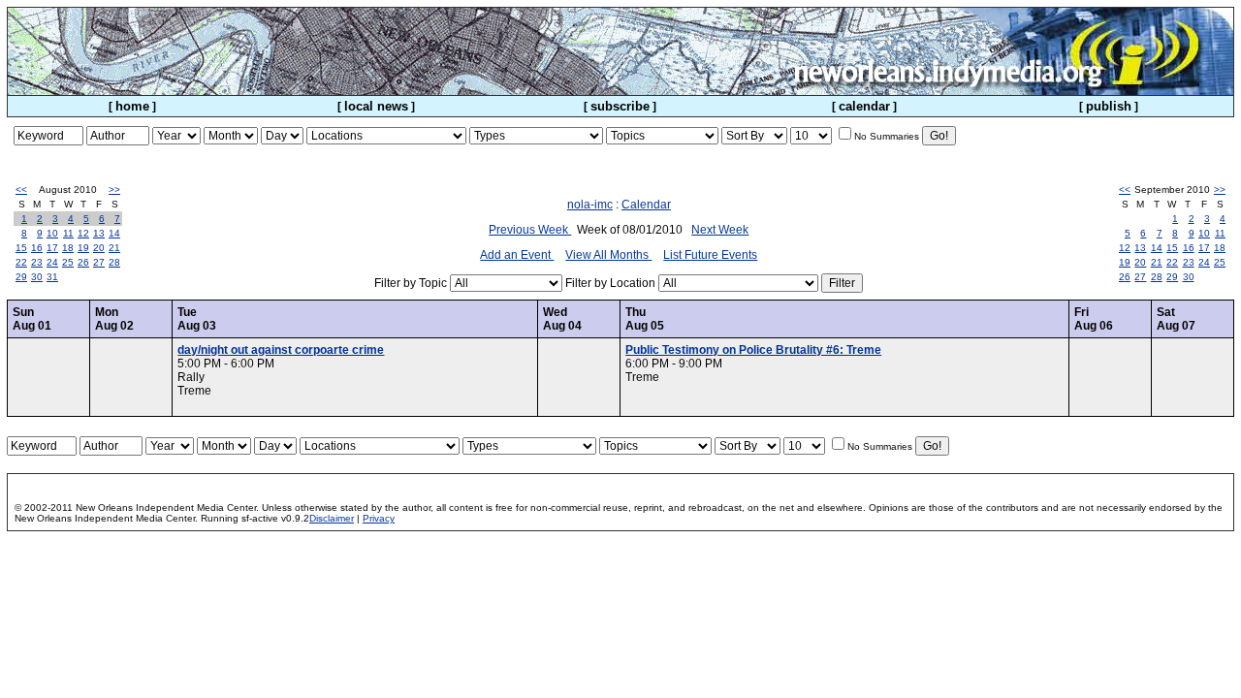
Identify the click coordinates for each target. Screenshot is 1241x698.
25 (68, 262)
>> (114, 189)
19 (83, 247)
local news (376, 106)
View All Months (608, 255)
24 (52, 262)
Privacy (379, 518)
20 (99, 247)
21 (114, 247)
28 (114, 262)
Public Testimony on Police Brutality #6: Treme (753, 350)
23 (37, 262)
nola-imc (590, 204)
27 (99, 262)
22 (21, 262)
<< (21, 189)
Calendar (646, 204)
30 (37, 276)
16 (37, 247)
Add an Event (517, 255)
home (132, 106)
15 (21, 247)
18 (68, 247)
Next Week (719, 230)
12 (83, 233)
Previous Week (530, 230)
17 (52, 247)
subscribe (620, 106)
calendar (864, 106)
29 (21, 276)
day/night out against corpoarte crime (280, 350)
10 (52, 233)
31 (52, 276)
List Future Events (710, 255)
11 (68, 233)
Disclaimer (331, 518)
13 (99, 233)
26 (83, 262)
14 (114, 233)
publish (1108, 106)
